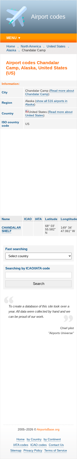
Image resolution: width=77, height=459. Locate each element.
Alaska (11, 50)
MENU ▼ (13, 38)
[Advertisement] (38, 172)
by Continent (52, 439)
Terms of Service (55, 450)
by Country (34, 439)
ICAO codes (38, 445)
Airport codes (48, 17)
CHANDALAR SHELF (11, 229)
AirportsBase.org (48, 429)
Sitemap (15, 450)
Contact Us (56, 445)
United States (56, 46)
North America (31, 46)
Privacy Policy (33, 450)
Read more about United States (49, 113)
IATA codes (20, 445)
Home (10, 46)
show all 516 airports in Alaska (46, 102)
